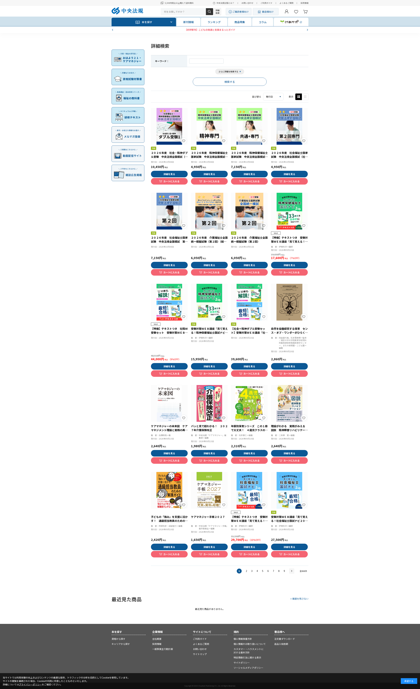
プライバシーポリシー (30, 684)
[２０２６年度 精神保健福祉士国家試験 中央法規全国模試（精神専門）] (209, 126)
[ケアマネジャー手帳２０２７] (209, 490)
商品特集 (239, 22)
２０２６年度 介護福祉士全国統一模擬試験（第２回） (249, 239)
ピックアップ (305, 97)
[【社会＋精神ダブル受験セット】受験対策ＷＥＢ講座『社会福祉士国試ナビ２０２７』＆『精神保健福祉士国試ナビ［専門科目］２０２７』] (249, 302)
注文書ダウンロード (284, 638)
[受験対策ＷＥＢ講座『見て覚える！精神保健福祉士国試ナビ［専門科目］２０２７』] (209, 302)
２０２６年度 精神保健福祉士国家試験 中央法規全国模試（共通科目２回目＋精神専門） (249, 157)
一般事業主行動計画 (162, 649)
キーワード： (162, 61)
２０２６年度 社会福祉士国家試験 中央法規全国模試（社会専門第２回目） (289, 157)
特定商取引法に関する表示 (247, 657)
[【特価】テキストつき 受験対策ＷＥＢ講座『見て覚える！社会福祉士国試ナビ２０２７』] (249, 490)
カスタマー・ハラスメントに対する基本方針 (248, 650)
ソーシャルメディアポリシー (248, 667)
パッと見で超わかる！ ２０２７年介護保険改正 (209, 428)
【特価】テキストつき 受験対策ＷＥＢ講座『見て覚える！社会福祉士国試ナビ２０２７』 (249, 521)
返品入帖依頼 (281, 644)
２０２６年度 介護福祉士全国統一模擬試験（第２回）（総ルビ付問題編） (209, 241)
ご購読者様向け (240, 11)
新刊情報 (188, 22)
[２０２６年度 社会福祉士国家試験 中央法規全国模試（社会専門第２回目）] (289, 126)
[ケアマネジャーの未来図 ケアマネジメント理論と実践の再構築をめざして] (169, 403)
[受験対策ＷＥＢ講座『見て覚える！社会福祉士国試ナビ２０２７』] (289, 490)
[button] (113, 30)
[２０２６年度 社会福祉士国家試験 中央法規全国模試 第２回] (169, 211)
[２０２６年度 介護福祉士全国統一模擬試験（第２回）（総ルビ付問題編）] (209, 211)
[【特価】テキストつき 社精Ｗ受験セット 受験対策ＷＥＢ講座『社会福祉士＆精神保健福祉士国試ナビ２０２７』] (169, 302)
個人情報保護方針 (243, 638)
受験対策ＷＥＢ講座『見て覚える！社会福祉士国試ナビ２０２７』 (289, 521)
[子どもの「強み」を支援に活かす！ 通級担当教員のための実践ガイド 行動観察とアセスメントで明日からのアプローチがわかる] (169, 490)
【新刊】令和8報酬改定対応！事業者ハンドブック (210, 29)
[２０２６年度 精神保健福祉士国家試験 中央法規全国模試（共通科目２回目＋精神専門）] (249, 126)
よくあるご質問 (286, 2)
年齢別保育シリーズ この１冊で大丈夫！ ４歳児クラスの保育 (249, 430)
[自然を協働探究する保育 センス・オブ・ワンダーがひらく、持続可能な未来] (289, 302)
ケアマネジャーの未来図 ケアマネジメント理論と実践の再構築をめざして (169, 430)
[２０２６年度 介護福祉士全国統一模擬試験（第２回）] (249, 211)
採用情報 (304, 2)
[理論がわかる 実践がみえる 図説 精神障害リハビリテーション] (289, 403)
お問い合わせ (247, 2)
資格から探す (118, 638)
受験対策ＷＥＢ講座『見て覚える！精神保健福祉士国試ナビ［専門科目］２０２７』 (209, 332)
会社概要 (156, 638)
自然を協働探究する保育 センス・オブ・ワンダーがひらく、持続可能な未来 (289, 332)
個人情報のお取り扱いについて (250, 644)
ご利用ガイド (266, 2)
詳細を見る (169, 174)
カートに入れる (171, 181)
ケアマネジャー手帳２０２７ (208, 517)
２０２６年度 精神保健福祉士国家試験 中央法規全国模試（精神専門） (209, 157)
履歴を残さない (300, 598)
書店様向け (267, 11)
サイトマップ (200, 654)
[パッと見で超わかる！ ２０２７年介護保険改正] (209, 403)
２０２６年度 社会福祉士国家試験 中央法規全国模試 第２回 (169, 241)
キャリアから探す (121, 644)
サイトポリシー (242, 662)
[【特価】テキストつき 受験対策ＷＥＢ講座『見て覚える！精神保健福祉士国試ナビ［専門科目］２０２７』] (289, 211)
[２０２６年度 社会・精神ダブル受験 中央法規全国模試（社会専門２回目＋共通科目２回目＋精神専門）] (169, 126)
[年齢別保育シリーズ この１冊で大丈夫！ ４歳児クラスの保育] (249, 403)
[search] (209, 11)
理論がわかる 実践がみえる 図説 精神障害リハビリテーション (289, 430)
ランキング (214, 22)
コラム (263, 22)
